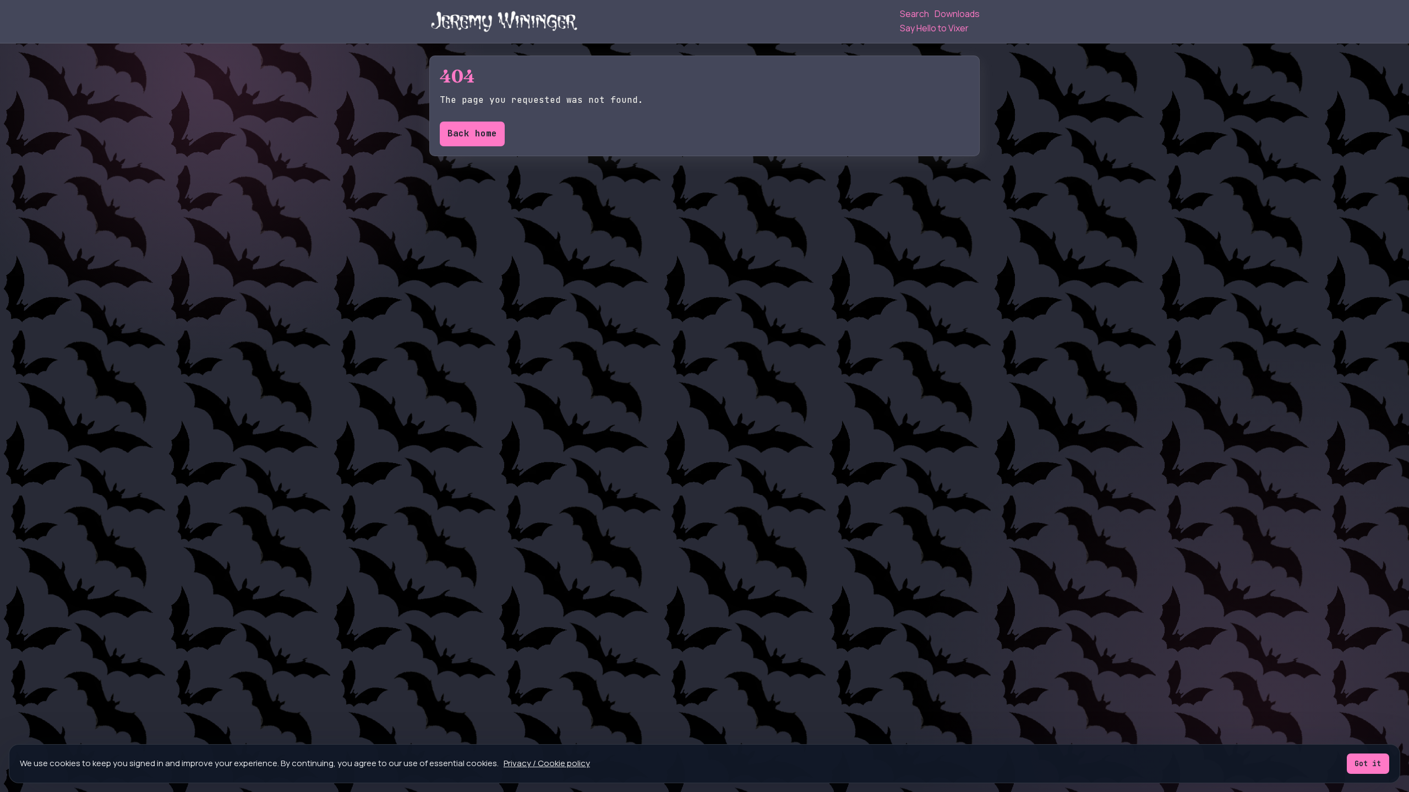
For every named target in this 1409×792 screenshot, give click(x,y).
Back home (472, 133)
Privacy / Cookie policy (547, 763)
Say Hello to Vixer (934, 28)
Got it (1368, 763)
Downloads (957, 14)
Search (914, 14)
